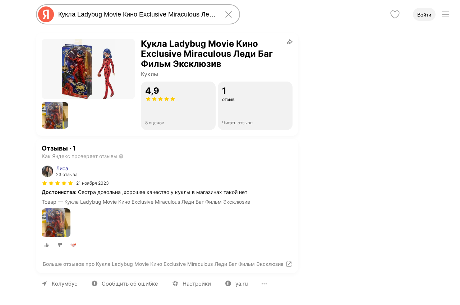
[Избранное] (395, 14)
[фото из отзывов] (56, 223)
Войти (424, 15)
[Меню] (445, 14)
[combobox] (136, 14)
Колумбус (64, 283)
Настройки (197, 283)
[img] (57, 183)
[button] (55, 115)
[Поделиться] (290, 42)
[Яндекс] (46, 14)
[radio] (47, 245)
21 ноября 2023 (92, 183)
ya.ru (241, 283)
